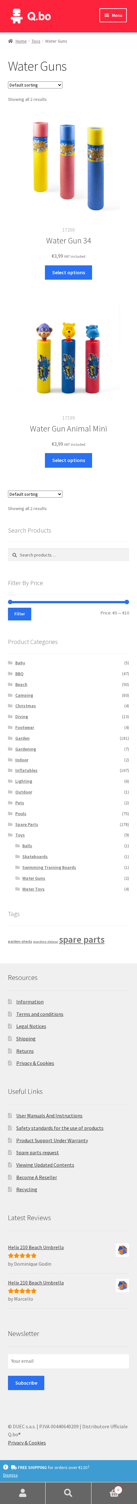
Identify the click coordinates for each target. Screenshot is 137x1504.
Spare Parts (26, 824)
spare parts (82, 939)
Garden (22, 738)
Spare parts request (37, 1152)
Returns (25, 1051)
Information (30, 1001)
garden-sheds (20, 941)
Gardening (25, 749)
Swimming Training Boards (49, 867)
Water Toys (33, 889)
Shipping (26, 1038)
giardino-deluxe (45, 942)
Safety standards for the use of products (60, 1128)
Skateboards (35, 856)
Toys (36, 41)
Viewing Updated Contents (45, 1165)
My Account (23, 1493)
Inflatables (26, 770)
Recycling (26, 1189)
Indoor (21, 760)
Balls (27, 846)
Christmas (25, 706)
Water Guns (33, 878)
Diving (21, 716)
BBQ (19, 673)
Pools (20, 813)
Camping (24, 695)
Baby (20, 663)
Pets (19, 803)
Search (68, 1493)
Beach (21, 684)
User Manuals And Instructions (49, 1115)
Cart (105, 1487)
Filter (19, 614)
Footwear (24, 727)
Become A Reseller (36, 1177)
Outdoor (23, 792)
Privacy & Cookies (35, 1063)
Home (21, 41)
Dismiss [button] (10, 1475)
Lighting (23, 781)
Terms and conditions (39, 1014)
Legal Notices (31, 1026)
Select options (68, 272)
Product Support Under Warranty (52, 1140)
